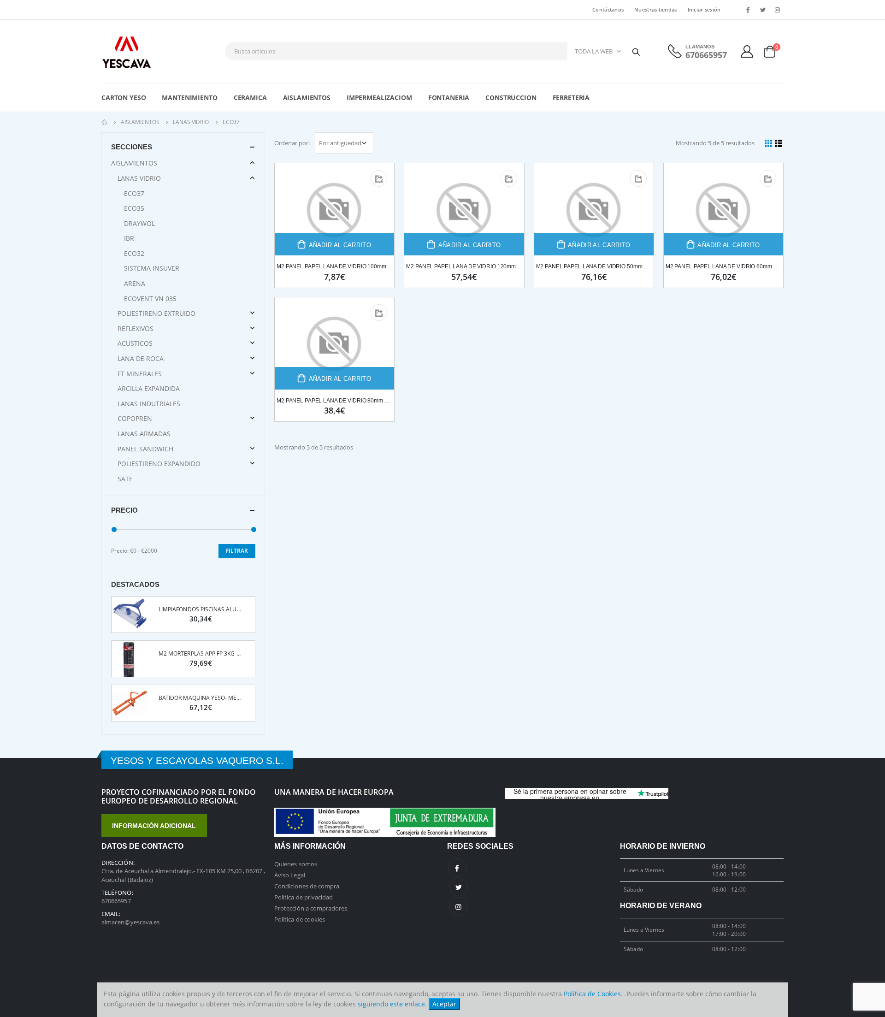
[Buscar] (636, 51)
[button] (773, 51)
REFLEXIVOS (135, 328)
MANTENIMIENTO (189, 97)
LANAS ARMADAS (144, 433)
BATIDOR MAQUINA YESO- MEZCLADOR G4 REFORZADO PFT (201, 698)
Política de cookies (299, 919)
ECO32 (134, 253)
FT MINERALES (140, 373)
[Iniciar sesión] (747, 51)
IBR (129, 238)
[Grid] (768, 143)
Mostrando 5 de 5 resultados (715, 143)
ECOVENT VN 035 (150, 298)
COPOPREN (135, 418)
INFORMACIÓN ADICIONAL (154, 825)
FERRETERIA (571, 97)
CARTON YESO (123, 97)
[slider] (114, 529)
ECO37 (134, 193)
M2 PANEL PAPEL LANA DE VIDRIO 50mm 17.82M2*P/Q (594, 266)
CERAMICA (250, 97)
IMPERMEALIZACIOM (379, 97)
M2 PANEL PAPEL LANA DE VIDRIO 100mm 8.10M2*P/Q (334, 266)
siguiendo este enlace (391, 1003)
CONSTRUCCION (510, 97)
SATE (125, 478)
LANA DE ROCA (141, 358)
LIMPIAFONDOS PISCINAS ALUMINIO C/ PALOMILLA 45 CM (201, 609)
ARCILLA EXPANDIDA (149, 388)
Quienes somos (295, 864)
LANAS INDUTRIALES (149, 403)
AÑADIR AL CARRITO (340, 245)
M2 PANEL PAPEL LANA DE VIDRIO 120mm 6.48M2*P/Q (464, 266)
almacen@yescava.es (130, 922)
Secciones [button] (131, 147)
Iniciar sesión (704, 9)
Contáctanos (608, 9)
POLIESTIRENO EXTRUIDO (156, 313)
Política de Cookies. (593, 993)
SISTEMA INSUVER (151, 268)
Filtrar (237, 551)
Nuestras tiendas (655, 9)
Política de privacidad (303, 897)
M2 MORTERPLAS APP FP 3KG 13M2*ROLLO (201, 653)
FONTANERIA (449, 97)
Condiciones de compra (306, 886)
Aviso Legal (289, 875)
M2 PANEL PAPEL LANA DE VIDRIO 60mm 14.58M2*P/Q (723, 266)
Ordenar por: (292, 143)
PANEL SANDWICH (145, 448)
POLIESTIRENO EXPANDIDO (159, 463)
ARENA (134, 283)
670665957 (706, 55)
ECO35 (134, 208)
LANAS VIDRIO (191, 122)
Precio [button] (124, 510)
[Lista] (779, 143)
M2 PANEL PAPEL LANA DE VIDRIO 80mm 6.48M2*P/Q (334, 400)
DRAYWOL (139, 223)
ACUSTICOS (135, 343)
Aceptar (444, 1003)
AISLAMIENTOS (306, 97)
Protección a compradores (311, 908)
